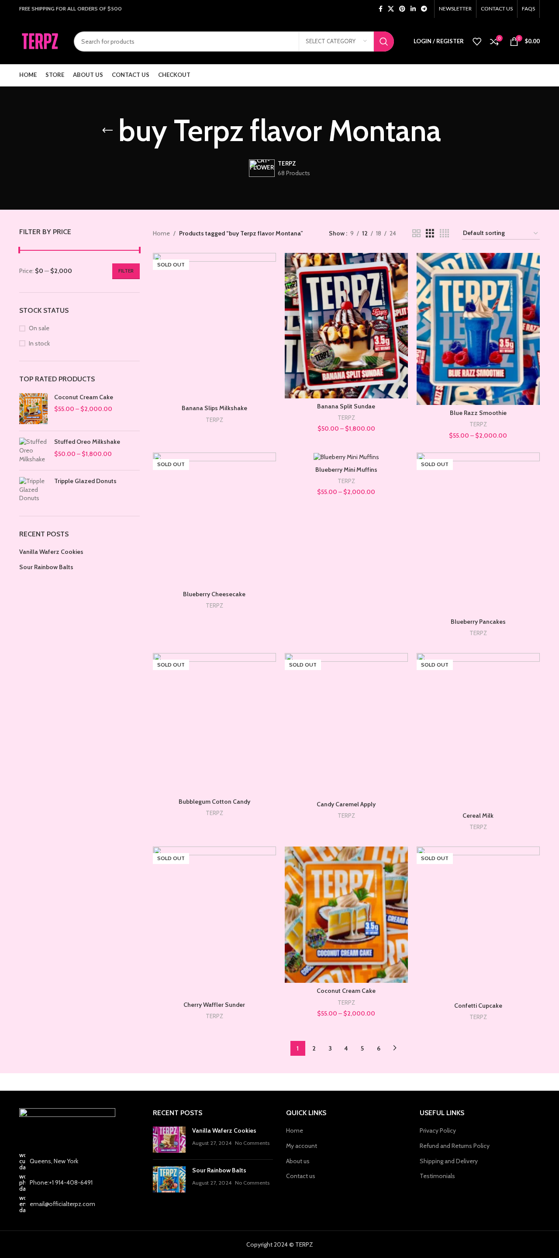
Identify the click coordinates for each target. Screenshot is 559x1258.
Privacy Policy (438, 1130)
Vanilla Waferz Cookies (51, 552)
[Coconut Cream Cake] (33, 409)
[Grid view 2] (416, 233)
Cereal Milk (477, 815)
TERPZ (214, 419)
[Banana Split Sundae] (346, 325)
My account (301, 1146)
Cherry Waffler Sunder (214, 1005)
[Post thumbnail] (169, 1140)
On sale (39, 328)
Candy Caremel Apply (346, 804)
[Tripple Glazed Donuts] (33, 490)
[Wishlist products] (477, 41)
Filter (126, 270)
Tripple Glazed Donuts (85, 481)
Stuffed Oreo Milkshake (87, 442)
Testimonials (437, 1176)
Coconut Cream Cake (83, 397)
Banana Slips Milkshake (214, 408)
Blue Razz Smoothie (478, 413)
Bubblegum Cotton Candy (214, 801)
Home (161, 233)
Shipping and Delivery (449, 1161)
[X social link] (391, 9)
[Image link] (67, 1125)
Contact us (300, 1176)
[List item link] (79, 1182)
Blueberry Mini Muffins (346, 469)
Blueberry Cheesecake (214, 594)
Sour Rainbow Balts (46, 567)
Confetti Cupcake (478, 1005)
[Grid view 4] (444, 233)
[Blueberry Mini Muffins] (346, 457)
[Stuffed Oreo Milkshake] (33, 450)
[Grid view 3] (430, 233)
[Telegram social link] (424, 9)
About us (298, 1161)
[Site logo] (40, 41)
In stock (39, 343)
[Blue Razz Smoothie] (478, 329)
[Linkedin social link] (413, 9)
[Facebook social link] (380, 9)
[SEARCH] (384, 41)
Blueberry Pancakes (478, 622)
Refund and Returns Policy (455, 1146)
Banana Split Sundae (346, 406)
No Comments (252, 1143)
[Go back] (107, 130)
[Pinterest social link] (402, 9)
